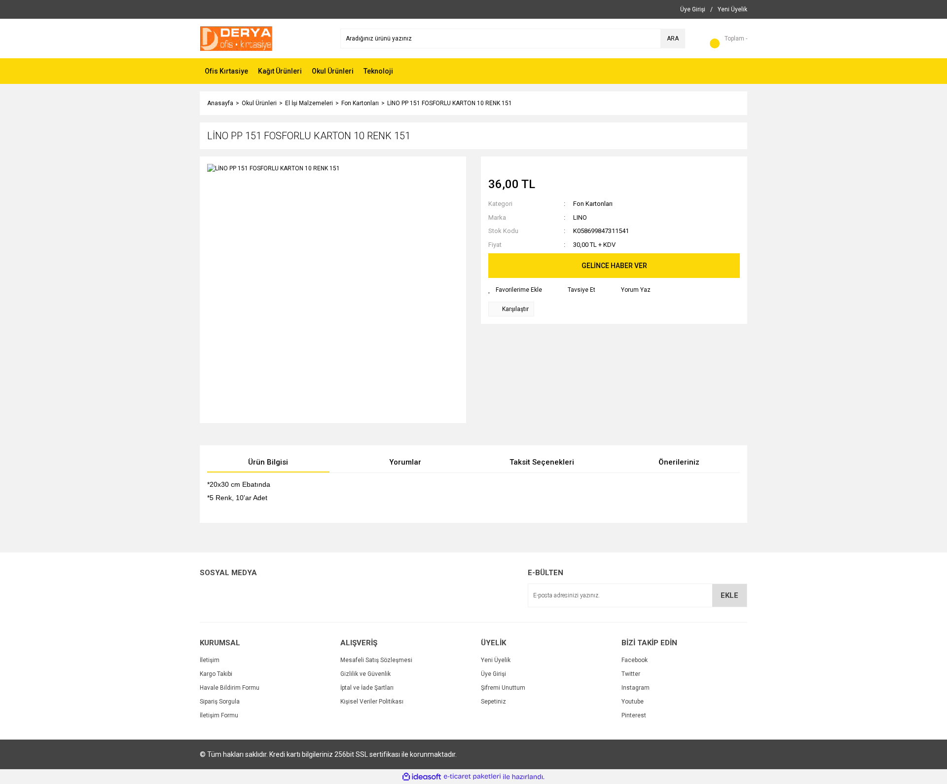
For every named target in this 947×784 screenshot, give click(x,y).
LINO (580, 217)
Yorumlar (405, 462)
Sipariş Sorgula (220, 701)
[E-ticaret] (472, 776)
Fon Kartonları (593, 203)
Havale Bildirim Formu (229, 687)
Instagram (635, 687)
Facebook (634, 660)
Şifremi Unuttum (503, 687)
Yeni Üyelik (495, 660)
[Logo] (236, 38)
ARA (673, 38)
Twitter (630, 673)
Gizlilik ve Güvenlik (365, 673)
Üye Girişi (493, 673)
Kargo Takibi (216, 673)
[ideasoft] (421, 777)
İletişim (209, 660)
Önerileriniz (678, 462)
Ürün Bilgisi (268, 462)
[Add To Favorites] (515, 289)
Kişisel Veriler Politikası (371, 701)
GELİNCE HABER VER (614, 266)
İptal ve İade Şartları (367, 687)
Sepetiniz (493, 701)
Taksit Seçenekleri (542, 462)
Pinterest (633, 715)
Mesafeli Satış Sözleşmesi (376, 660)
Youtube (632, 701)
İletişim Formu (219, 715)
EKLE (729, 595)
